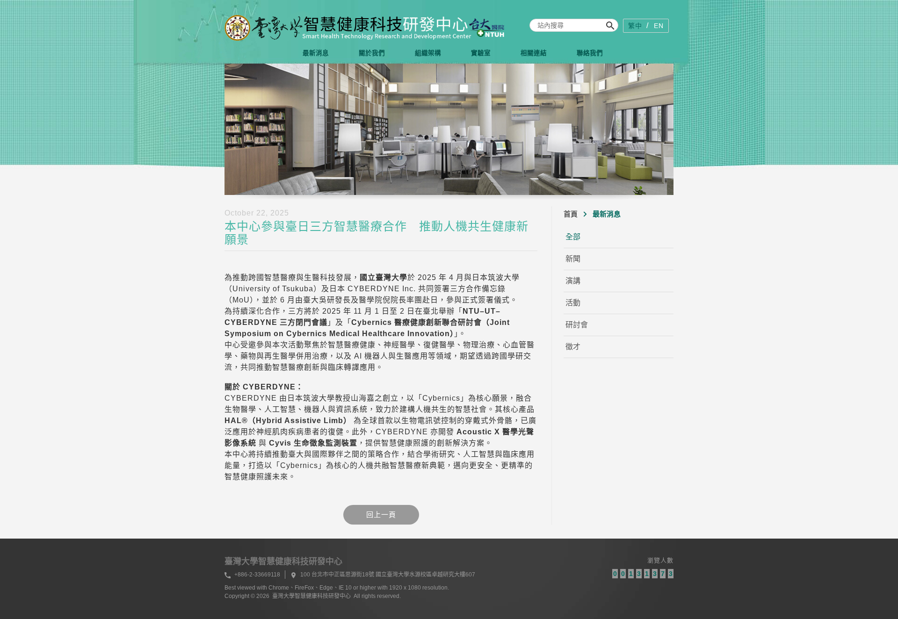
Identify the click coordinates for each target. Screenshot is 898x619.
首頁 (571, 214)
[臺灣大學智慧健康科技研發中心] (364, 28)
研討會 (576, 325)
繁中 (635, 25)
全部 (572, 237)
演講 (572, 281)
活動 (572, 303)
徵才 (572, 347)
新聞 (572, 259)
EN (659, 25)
